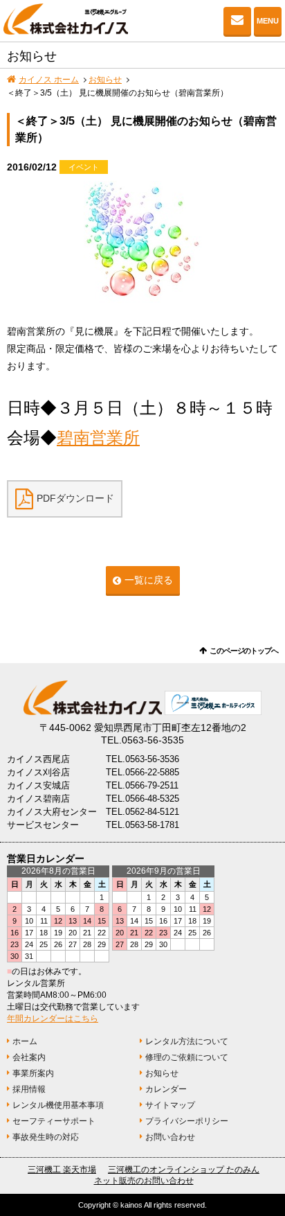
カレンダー (166, 1089)
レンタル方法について (186, 1041)
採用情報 (29, 1089)
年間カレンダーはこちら (52, 1018)
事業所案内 (33, 1073)
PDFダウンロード (75, 498)
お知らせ (105, 80)
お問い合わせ (237, 21)
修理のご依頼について (186, 1057)
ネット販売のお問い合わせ (144, 1181)
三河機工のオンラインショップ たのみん (183, 1169)
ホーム (24, 1041)
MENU (268, 21)
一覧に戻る (149, 579)
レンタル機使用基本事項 (58, 1105)
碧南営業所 (98, 437)
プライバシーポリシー (186, 1121)
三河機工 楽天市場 (62, 1169)
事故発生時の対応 (45, 1137)
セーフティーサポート (53, 1121)
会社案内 (29, 1057)
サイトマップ (170, 1105)
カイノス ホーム (49, 80)
